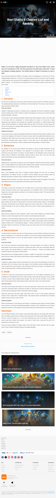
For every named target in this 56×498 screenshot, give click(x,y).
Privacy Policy (27, 493)
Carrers (2, 471)
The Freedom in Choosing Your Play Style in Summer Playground (22, 387)
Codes (2, 441)
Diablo (3, 332)
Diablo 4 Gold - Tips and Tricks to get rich (15, 423)
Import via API (50, 469)
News (2, 439)
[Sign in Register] (50, 2)
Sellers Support (51, 465)
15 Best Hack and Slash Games (12, 369)
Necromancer (8, 92)
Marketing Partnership (19, 465)
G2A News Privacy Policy (19, 493)
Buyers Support (36, 465)
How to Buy (35, 467)
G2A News (8, 7)
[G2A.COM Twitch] (22, 457)
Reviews (3, 445)
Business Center (51, 471)
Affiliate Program (18, 467)
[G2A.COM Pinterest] (19, 457)
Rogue (6, 90)
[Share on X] (48, 35)
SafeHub (3, 446)
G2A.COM (3, 7)
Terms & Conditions (10, 493)
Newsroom (3, 467)
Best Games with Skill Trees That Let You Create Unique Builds (22, 405)
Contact (3, 469)
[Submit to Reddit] (53, 35)
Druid (6, 93)
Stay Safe (35, 469)
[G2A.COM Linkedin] (15, 457)
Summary (7, 95)
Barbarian (7, 89)
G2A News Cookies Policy (35, 493)
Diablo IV (9, 332)
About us (3, 448)
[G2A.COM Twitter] (6, 457)
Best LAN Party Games (28, 346)
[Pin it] (50, 35)
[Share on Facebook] (45, 35)
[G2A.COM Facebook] (2, 457)
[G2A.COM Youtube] (9, 457)
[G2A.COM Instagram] (12, 457)
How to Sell (50, 467)
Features (13, 7)
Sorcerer (7, 87)
